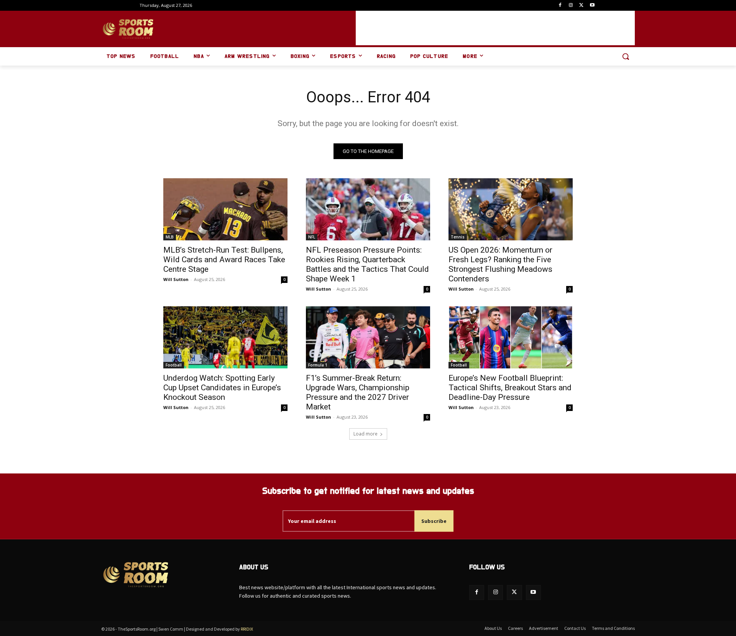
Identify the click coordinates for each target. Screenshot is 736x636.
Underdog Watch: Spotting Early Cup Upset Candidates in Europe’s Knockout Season (222, 387)
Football (174, 365)
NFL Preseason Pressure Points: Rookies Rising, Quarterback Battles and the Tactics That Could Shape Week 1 (367, 264)
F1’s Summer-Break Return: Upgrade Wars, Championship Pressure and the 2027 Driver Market (357, 392)
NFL (311, 237)
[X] (581, 5)
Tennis (458, 237)
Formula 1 (317, 365)
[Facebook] (560, 5)
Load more (365, 434)
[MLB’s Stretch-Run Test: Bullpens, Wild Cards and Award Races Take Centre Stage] (225, 209)
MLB (170, 237)
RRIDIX (247, 629)
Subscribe (434, 521)
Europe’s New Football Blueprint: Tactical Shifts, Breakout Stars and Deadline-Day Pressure (510, 387)
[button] (625, 56)
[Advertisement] (495, 28)
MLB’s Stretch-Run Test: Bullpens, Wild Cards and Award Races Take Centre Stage (224, 259)
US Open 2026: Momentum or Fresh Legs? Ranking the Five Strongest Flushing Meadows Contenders (500, 264)
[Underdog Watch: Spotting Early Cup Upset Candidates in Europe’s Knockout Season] (225, 337)
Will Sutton (176, 279)
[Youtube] (592, 5)
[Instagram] (571, 5)
